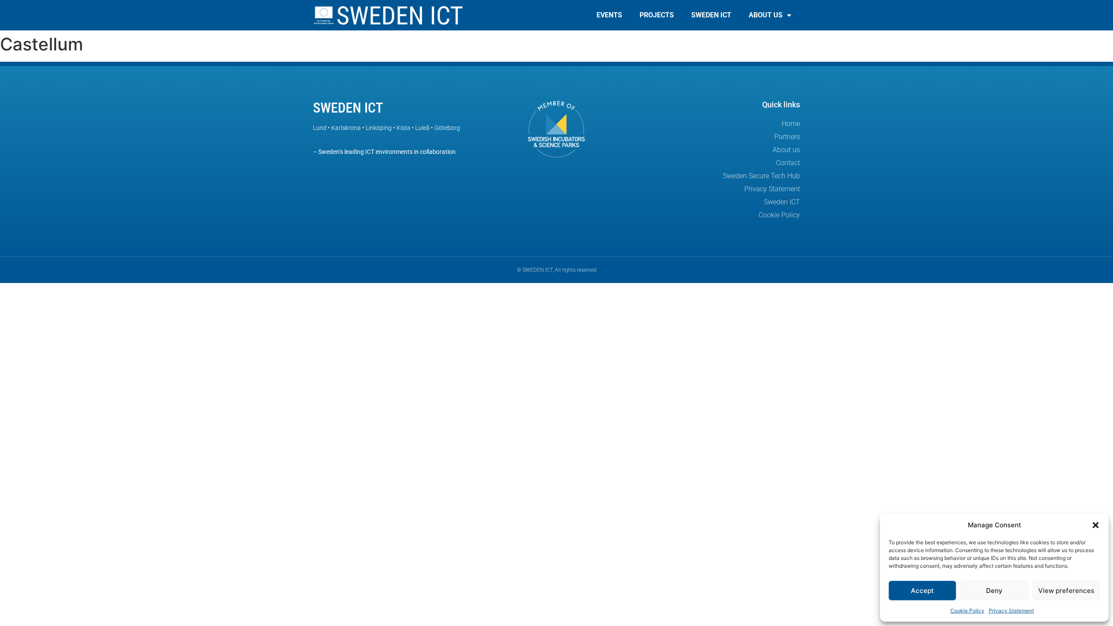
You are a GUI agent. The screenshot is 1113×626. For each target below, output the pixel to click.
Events (609, 15)
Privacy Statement (1011, 610)
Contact (788, 163)
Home (791, 124)
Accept (922, 590)
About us (766, 15)
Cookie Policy (967, 610)
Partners (787, 137)
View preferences (1066, 590)
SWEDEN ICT (348, 108)
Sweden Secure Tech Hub (761, 176)
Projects (657, 15)
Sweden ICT (711, 15)
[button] (1095, 525)
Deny (994, 590)
